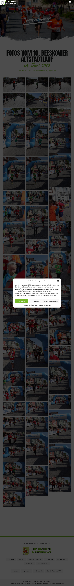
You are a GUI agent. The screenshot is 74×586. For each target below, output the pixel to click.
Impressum (47, 305)
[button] (58, 281)
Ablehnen (36, 301)
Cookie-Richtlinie (28, 305)
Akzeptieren (21, 301)
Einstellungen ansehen (51, 301)
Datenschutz (39, 305)
